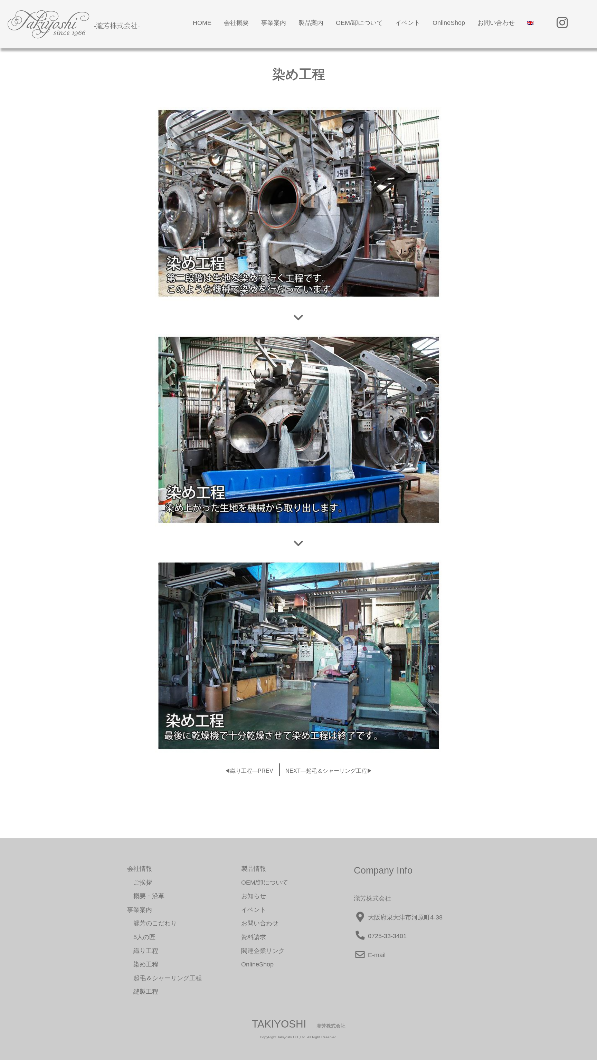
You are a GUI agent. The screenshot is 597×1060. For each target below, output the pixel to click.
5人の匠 (141, 937)
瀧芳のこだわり (152, 923)
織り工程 (142, 950)
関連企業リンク (263, 950)
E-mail (376, 955)
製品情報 (253, 868)
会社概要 (236, 22)
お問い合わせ (496, 22)
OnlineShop (449, 22)
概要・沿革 (145, 896)
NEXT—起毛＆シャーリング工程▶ (328, 771)
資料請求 (253, 937)
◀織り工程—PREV (249, 771)
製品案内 (310, 22)
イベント (407, 22)
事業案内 (273, 22)
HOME (202, 22)
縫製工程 (142, 991)
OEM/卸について (359, 22)
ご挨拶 (139, 882)
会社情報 (139, 868)
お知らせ (253, 896)
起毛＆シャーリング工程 (164, 978)
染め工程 (142, 964)
